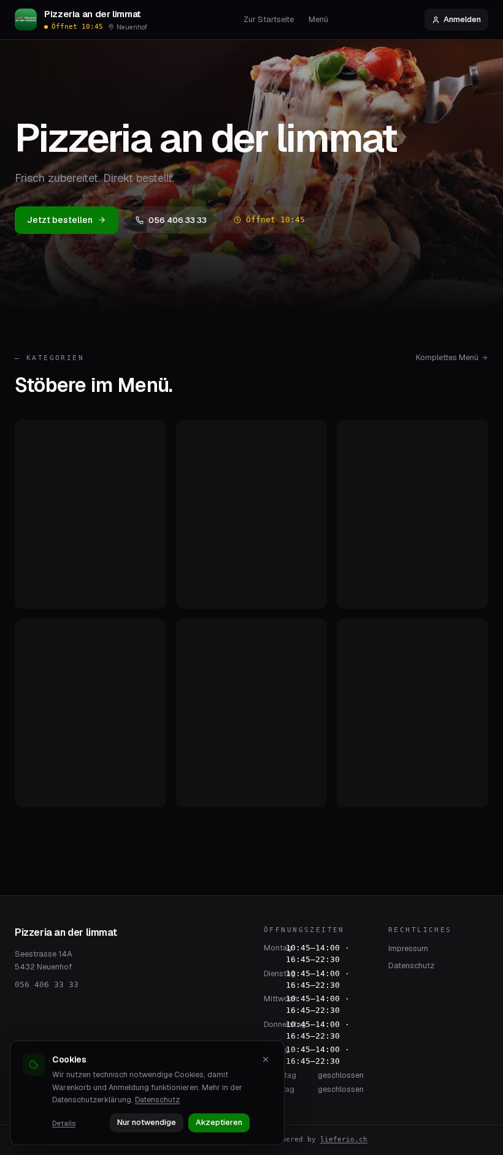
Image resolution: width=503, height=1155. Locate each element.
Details (63, 1122)
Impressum (408, 948)
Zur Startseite (269, 19)
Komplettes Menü (447, 357)
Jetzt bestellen (60, 219)
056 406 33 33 (177, 219)
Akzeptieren (219, 1122)
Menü (318, 19)
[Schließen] (265, 1059)
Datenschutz (411, 965)
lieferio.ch (343, 1139)
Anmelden (462, 19)
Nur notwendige (146, 1122)
